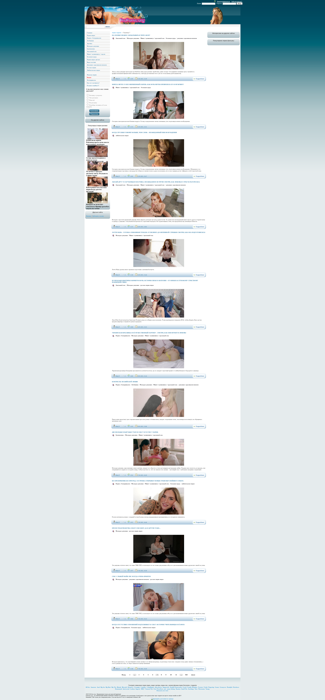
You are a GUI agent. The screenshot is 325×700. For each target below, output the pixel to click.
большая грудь (171, 38)
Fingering (211, 687)
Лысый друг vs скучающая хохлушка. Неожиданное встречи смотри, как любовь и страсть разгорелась (156, 182)
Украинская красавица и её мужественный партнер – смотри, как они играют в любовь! (149, 333)
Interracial (126, 689)
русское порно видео (147, 285)
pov (165, 689)
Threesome (201, 689)
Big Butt (108, 687)
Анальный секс (120, 38)
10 (171, 675)
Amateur (93, 687)
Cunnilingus (150, 687)
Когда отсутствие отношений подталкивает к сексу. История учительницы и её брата (148, 624)
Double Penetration (176, 687)
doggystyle (166, 687)
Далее (193, 675)
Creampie (137, 687)
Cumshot (143, 687)
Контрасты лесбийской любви (125, 381)
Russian (178, 689)
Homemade (118, 689)
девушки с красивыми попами (187, 38)
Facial (184, 687)
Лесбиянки (134, 384)
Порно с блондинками (123, 335)
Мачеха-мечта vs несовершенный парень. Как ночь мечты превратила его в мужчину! (148, 84)
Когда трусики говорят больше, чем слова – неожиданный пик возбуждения (144, 132)
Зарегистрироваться (223, 2)
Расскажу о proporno (95, 95)
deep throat (158, 687)
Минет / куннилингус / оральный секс (153, 38)
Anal (98, 687)
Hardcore (236, 687)
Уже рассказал (93, 97)
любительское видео (122, 135)
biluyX (118, 78)
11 (176, 675)
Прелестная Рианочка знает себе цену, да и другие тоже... (136, 528)
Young (207, 689)
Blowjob (124, 687)
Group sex (223, 687)
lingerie (138, 689)
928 (186, 675)
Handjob (229, 687)
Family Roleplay (192, 687)
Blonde (119, 687)
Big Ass (103, 687)
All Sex (88, 687)
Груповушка (120, 435)
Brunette (130, 687)
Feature (200, 687)
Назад (124, 675)
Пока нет (92, 100)
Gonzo (217, 687)
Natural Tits (149, 689)
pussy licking (171, 689)
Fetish (205, 687)
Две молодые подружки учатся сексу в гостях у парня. (135, 432)
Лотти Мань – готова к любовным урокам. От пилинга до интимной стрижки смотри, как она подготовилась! (158, 232)
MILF (142, 689)
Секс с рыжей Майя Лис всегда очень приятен (131, 576)
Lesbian (132, 689)
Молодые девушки (133, 38)
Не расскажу (93, 102)
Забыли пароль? (236, 2)
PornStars (160, 689)
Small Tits (184, 689)
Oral (154, 689)
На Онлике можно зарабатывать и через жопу (131, 35)
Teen (196, 689)
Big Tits (113, 687)
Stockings (191, 689)
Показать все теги (162, 690)
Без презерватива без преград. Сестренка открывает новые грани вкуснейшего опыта (147, 481)
